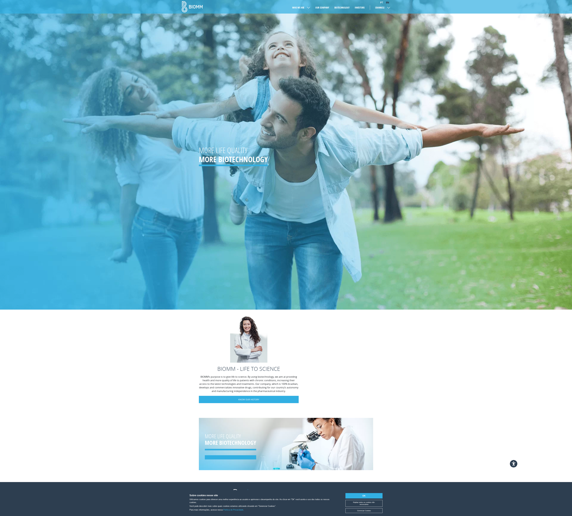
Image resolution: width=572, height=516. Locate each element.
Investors (360, 7)
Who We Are (298, 7)
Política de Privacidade (233, 510)
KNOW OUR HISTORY (248, 399)
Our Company (322, 7)
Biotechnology (342, 7)
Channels (379, 7)
